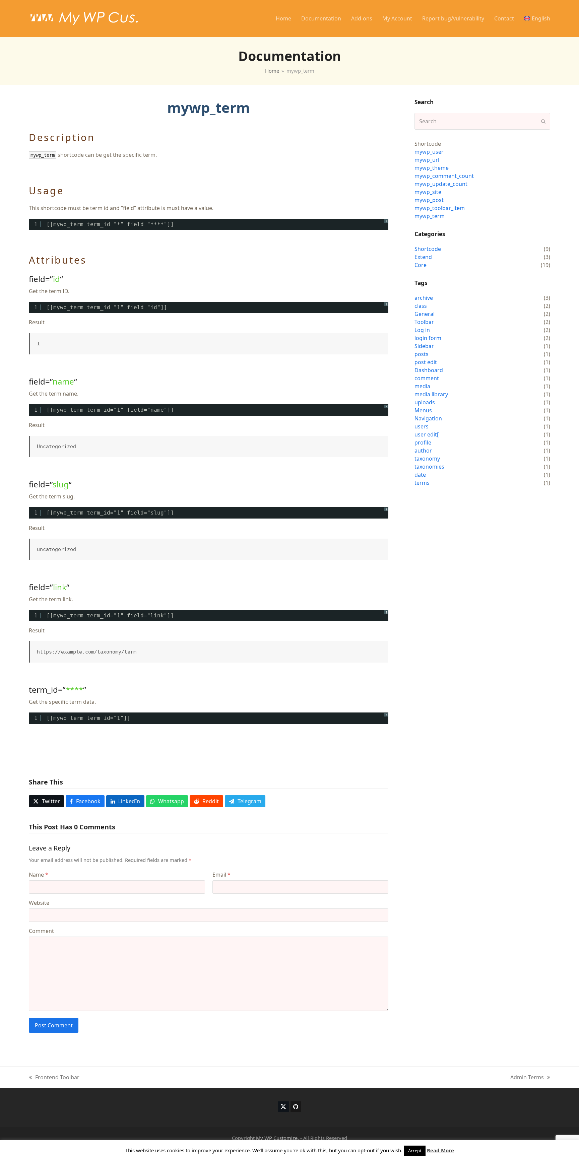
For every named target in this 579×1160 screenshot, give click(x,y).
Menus (423, 410)
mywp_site (427, 192)
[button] (46, 801)
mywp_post (429, 200)
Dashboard (428, 370)
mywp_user (429, 151)
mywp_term (429, 216)
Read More (440, 1150)
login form (427, 338)
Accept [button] (415, 1151)
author (423, 450)
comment (426, 378)
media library (431, 394)
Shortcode (427, 249)
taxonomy (427, 458)
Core (420, 265)
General (424, 314)
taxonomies (429, 466)
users (421, 426)
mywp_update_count (440, 184)
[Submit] (543, 121)
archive (423, 297)
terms (422, 482)
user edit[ (426, 434)
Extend (423, 257)
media (422, 386)
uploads (424, 402)
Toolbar (424, 322)
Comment (41, 931)
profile (422, 442)
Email (221, 874)
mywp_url (426, 159)
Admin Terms (527, 1077)
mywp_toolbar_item (439, 208)
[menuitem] (537, 18)
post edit (425, 362)
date (420, 474)
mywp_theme (431, 168)
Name (38, 874)
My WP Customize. (277, 1138)
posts (421, 354)
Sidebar (424, 346)
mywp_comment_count (444, 176)
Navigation (428, 418)
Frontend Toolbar (54, 1077)
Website (39, 902)
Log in (422, 330)
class (420, 306)
